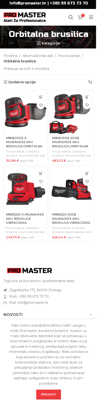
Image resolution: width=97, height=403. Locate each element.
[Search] (71, 17)
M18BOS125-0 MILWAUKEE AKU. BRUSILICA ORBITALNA (24, 142)
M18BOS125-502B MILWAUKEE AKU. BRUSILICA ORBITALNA (70, 142)
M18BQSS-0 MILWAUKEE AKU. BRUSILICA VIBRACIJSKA (25, 218)
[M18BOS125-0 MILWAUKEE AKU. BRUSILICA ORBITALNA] (25, 112)
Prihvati (48, 394)
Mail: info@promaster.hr (28, 302)
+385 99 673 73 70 (69, 3)
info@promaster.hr (27, 3)
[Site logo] (25, 17)
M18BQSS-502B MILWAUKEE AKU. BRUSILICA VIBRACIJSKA (71, 218)
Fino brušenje (69, 56)
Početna (11, 56)
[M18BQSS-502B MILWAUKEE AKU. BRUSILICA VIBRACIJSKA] (71, 189)
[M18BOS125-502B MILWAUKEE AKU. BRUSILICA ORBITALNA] (71, 112)
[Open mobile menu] (91, 17)
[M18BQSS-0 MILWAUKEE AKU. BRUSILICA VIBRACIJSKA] (25, 189)
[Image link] (29, 270)
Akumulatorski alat (38, 56)
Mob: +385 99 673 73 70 (29, 296)
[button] (41, 97)
